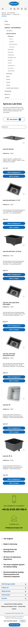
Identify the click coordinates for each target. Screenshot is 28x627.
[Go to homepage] (14, 3)
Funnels (11, 39)
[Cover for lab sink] (14, 138)
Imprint (14, 609)
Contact (8, 82)
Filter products (14, 119)
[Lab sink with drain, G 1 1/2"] (14, 189)
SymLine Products (11, 33)
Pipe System (10, 52)
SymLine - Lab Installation (13, 28)
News (6, 21)
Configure (22, 621)
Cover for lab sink (8, 149)
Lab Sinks (11, 41)
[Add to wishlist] (23, 143)
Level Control (10, 68)
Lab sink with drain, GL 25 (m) (12, 251)
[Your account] (22, 8)
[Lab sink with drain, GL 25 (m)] (14, 240)
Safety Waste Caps (12, 57)
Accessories (12, 47)
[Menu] (3, 8)
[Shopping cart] (25, 8)
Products (7, 24)
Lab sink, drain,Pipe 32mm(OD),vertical (9, 354)
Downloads (9, 73)
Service (8, 85)
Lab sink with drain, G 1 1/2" (11, 200)
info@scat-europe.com (14, 528)
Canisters (10, 62)
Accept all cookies (14, 625)
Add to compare (14, 176)
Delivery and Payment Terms (9, 606)
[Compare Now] (14, 8)
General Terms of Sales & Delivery (13, 604)
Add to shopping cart (14, 172)
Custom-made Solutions (12, 88)
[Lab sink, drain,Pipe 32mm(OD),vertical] (14, 342)
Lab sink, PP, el (7, 456)
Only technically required (10, 621)
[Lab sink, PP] (14, 394)
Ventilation (10, 60)
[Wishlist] (18, 8)
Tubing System (11, 55)
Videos (8, 76)
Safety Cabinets (11, 70)
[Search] (11, 8)
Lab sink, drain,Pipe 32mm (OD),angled (11, 303)
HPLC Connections (13, 44)
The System (9, 30)
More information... (18, 618)
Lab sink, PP (6, 405)
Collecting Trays (11, 65)
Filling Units (10, 36)
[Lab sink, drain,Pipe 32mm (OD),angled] (14, 291)
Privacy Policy (21, 606)
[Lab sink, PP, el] (14, 445)
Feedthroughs (11, 49)
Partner (8, 79)
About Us (7, 94)
